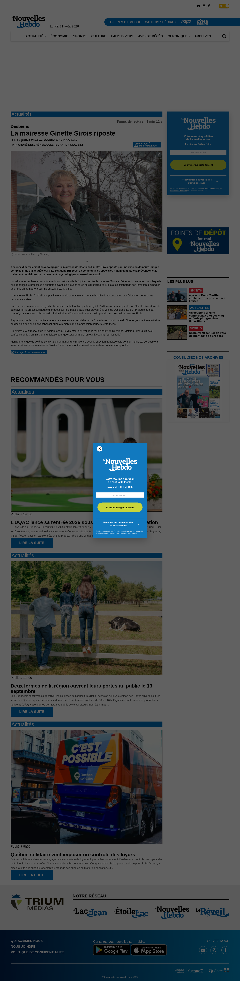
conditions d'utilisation (108, 533)
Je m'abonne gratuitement (120, 507)
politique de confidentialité (133, 531)
